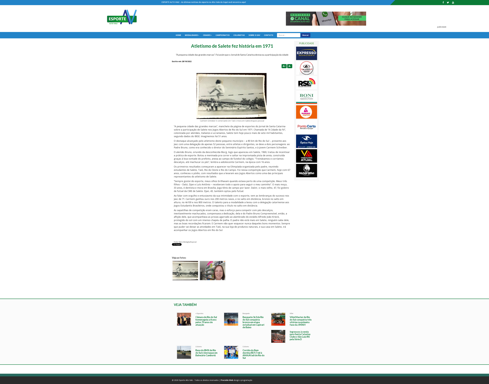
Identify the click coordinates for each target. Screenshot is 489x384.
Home (178, 35)
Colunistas (239, 35)
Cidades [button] (206, 35)
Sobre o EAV (254, 35)
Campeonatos (223, 35)
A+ (284, 66)
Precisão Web (227, 380)
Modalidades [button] (191, 35)
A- (290, 66)
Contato (268, 35)
